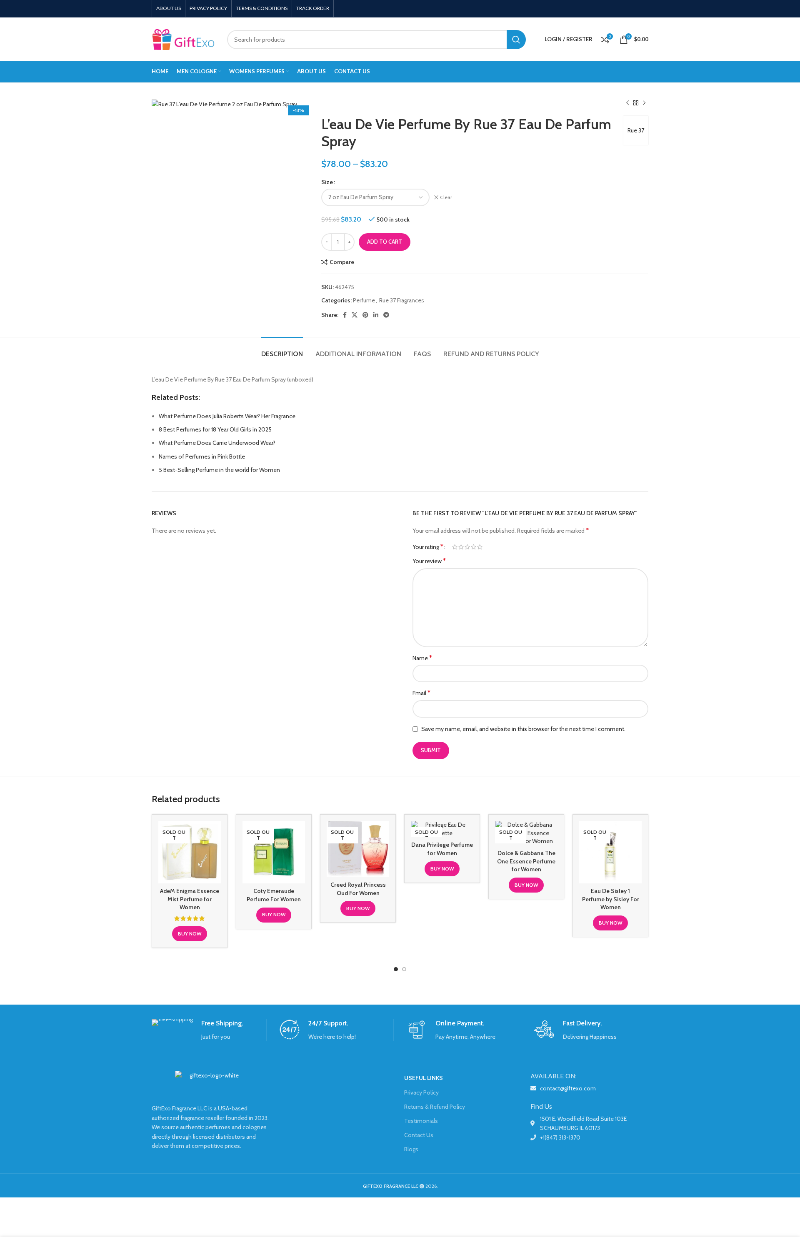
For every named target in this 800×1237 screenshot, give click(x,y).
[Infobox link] (209, 1030)
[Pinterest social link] (365, 314)
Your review (429, 561)
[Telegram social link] (386, 314)
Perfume (364, 300)
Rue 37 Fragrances (401, 300)
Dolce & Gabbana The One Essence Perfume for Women (526, 861)
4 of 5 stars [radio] (473, 547)
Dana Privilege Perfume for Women (442, 849)
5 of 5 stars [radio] (480, 547)
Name (422, 658)
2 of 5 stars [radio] (461, 547)
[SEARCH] (516, 39)
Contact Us (418, 1135)
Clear (446, 197)
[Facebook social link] (344, 314)
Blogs (411, 1149)
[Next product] (644, 103)
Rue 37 (636, 130)
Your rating (427, 547)
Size (327, 182)
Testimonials (421, 1121)
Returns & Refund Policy (434, 1106)
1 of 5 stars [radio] (455, 547)
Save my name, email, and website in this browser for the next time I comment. (523, 729)
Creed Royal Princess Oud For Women (358, 889)
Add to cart (384, 241)
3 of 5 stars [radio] (467, 547)
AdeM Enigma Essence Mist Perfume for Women (189, 899)
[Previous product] (627, 103)
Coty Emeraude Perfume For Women (274, 895)
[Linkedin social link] (376, 314)
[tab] (282, 349)
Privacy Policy (421, 1092)
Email (421, 693)
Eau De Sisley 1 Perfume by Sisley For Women (610, 899)
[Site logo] (183, 38)
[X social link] (354, 314)
